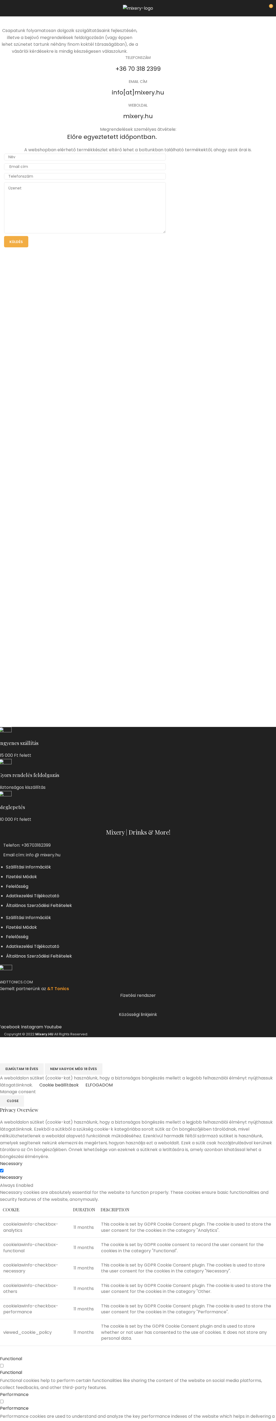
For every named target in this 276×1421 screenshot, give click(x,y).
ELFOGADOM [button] (99, 1085)
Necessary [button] (11, 1163)
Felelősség (17, 886)
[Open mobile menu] (6, 8)
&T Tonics (58, 989)
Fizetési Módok (21, 877)
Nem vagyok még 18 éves (73, 1068)
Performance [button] (14, 1394)
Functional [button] (11, 1359)
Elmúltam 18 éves (21, 1068)
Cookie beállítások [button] (59, 1085)
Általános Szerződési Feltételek (39, 905)
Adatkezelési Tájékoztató (32, 896)
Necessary (11, 1177)
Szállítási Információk (28, 867)
